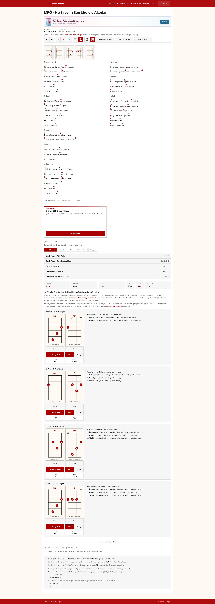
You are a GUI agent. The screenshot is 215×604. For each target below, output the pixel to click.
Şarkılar (112, 3)
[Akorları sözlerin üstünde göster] (80, 39)
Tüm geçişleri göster (107, 542)
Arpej (79, 355)
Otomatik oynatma (105, 39)
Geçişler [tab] (93, 250)
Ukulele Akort (136, 3)
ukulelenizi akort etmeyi (73, 35)
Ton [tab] (84, 250)
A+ (52, 39)
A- (46, 39)
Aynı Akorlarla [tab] (50, 250)
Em (139, 286)
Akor (69, 355)
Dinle (55, 349)
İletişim (168, 602)
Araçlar (123, 3)
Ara (153, 3)
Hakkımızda (160, 602)
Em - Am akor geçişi (114, 306)
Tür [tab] (78, 250)
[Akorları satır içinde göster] (75, 39)
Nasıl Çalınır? (143, 39)
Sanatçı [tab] (62, 250)
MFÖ (48, 286)
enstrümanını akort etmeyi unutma (80, 298)
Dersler (146, 3)
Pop (102, 286)
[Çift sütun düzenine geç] (92, 39)
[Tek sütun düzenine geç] (86, 39)
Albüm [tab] (71, 250)
